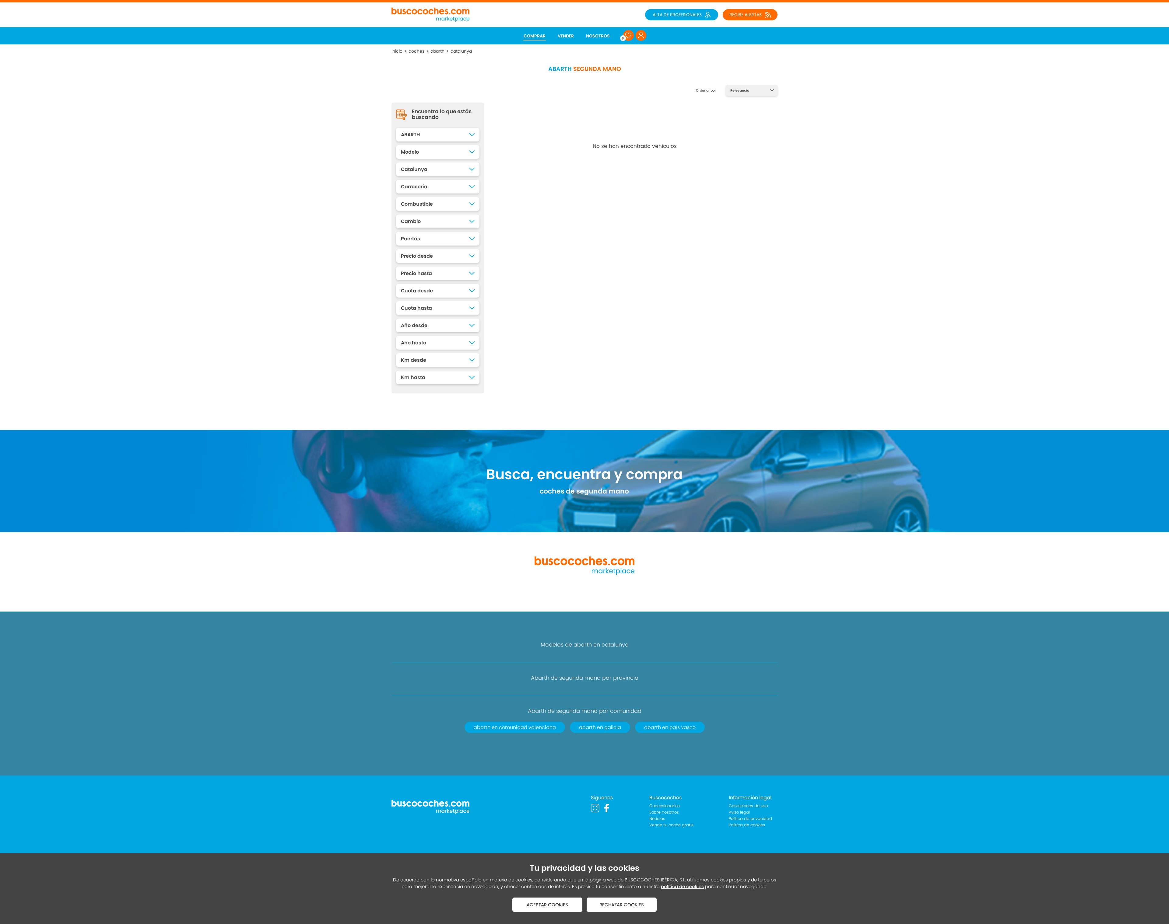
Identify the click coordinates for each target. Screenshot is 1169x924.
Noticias (657, 818)
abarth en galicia (600, 727)
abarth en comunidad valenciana (515, 727)
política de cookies (682, 886)
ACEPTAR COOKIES (547, 904)
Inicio (396, 51)
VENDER (566, 36)
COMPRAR (535, 36)
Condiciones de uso (748, 806)
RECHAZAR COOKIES (621, 904)
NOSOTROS (598, 36)
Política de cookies (747, 825)
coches (416, 51)
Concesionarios (664, 806)
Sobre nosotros (664, 812)
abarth (437, 51)
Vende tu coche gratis (671, 825)
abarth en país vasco (670, 727)
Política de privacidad (750, 818)
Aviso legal (739, 812)
